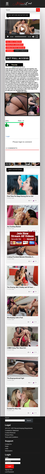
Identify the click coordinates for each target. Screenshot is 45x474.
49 (30, 352)
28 (31, 200)
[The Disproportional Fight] (22, 376)
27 (30, 322)
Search (7, 418)
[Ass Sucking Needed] (22, 224)
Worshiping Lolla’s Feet (15, 317)
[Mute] (33, 37)
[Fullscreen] (37, 37)
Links (6, 448)
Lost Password (9, 472)
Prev (8, 104)
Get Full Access (17, 58)
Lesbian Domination (21, 50)
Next (36, 104)
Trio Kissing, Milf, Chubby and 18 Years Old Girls (23, 287)
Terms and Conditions (11, 437)
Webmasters (8, 451)
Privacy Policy (9, 435)
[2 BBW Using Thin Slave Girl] (22, 346)
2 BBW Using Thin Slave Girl (16, 348)
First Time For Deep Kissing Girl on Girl (20, 196)
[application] (22, 29)
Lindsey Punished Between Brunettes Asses (21, 257)
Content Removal (10, 433)
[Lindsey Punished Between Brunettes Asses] (22, 255)
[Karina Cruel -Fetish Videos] (22, 5)
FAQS (6, 446)
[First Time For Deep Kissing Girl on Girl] (22, 194)
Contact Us (8, 444)
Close (34, 230)
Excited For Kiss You (14, 408)
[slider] (20, 36)
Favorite (14, 65)
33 (31, 291)
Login (7, 136)
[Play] (8, 37)
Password (8, 461)
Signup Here (9, 469)
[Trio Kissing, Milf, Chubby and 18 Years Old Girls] (22, 285)
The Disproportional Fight (15, 378)
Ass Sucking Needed (14, 226)
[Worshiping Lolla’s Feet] (22, 315)
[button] (22, 29)
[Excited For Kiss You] (22, 406)
